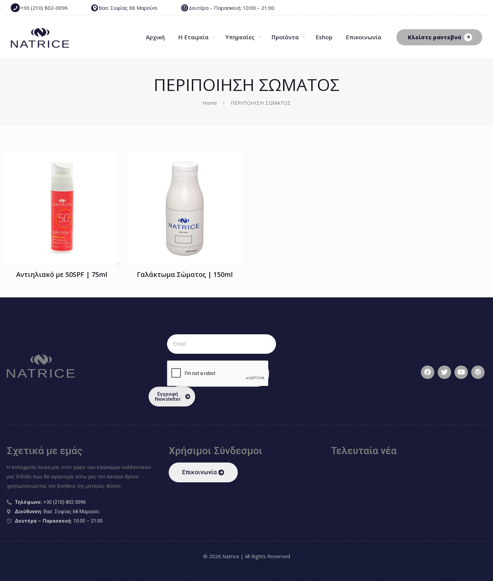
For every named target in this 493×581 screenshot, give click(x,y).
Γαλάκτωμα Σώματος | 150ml (185, 274)
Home (210, 102)
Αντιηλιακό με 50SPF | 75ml (61, 274)
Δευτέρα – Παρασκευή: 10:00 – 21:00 (231, 7)
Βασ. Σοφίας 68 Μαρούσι (128, 7)
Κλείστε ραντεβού (434, 37)
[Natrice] (40, 37)
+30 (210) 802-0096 (44, 7)
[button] (203, 472)
